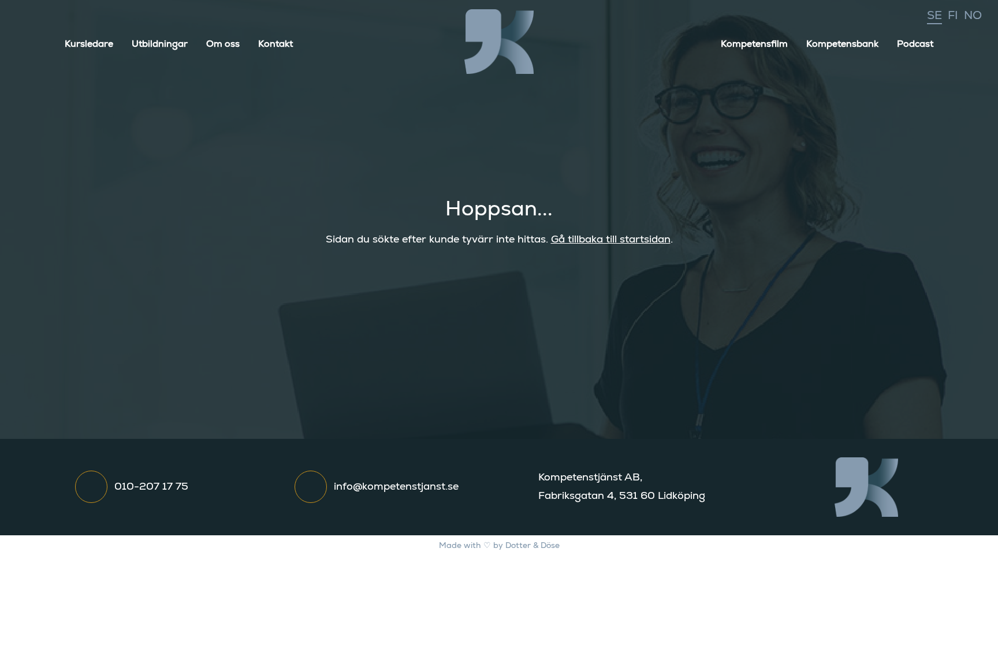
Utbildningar (160, 44)
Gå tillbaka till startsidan (611, 239)
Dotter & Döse (532, 546)
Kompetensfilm (754, 44)
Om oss (223, 44)
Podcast (915, 44)
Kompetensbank (842, 44)
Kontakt (275, 44)
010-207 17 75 (151, 487)
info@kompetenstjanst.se (396, 487)
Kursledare (89, 44)
